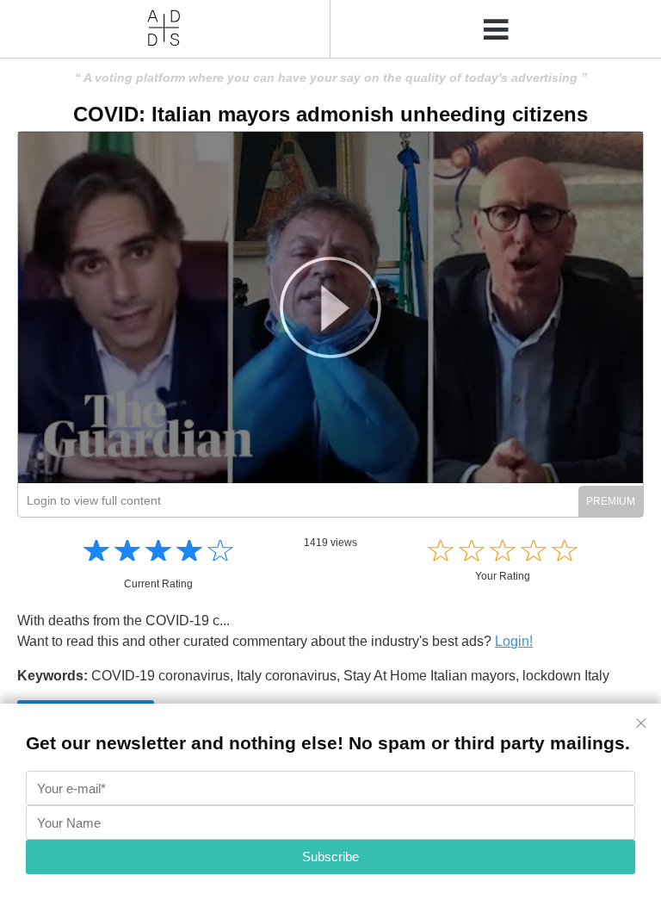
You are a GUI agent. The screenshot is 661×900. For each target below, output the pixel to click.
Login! (514, 641)
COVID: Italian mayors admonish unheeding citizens (330, 114)
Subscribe (330, 856)
